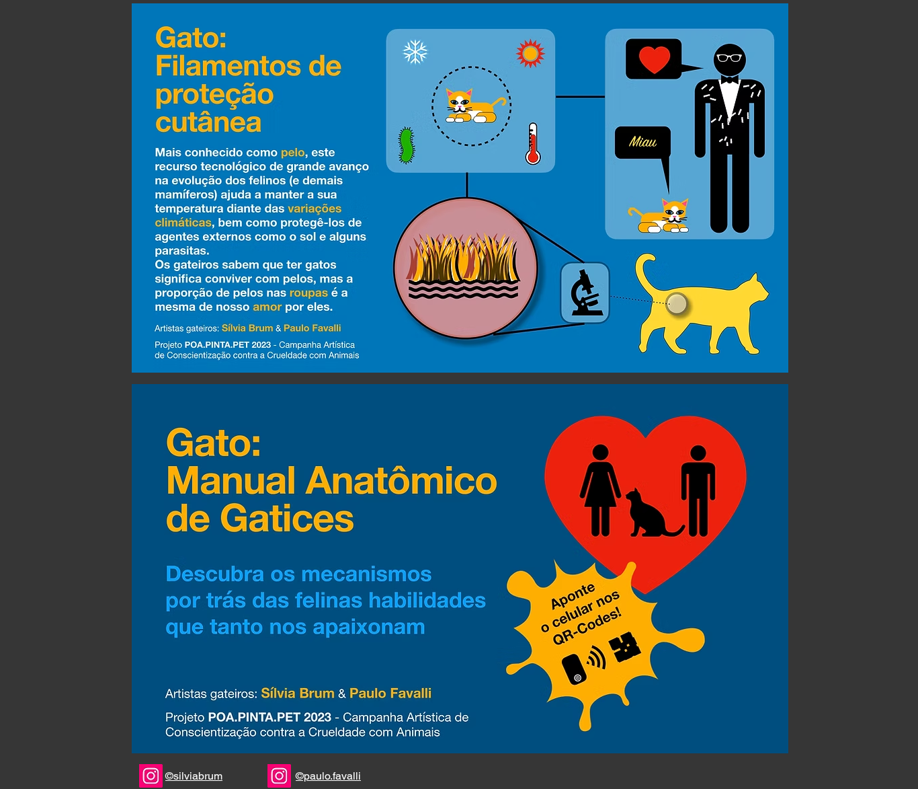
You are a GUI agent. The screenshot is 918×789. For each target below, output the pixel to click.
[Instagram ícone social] (151, 776)
